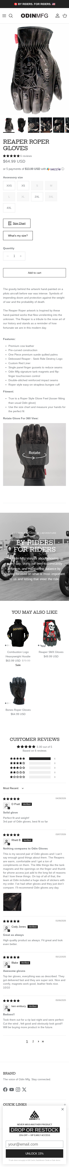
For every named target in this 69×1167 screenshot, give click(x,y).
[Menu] (4, 15)
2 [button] (33, 1041)
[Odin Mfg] (34, 15)
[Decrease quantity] (6, 256)
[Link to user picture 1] (12, 902)
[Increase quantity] (21, 256)
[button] (11, 155)
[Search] (12, 15)
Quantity (8, 248)
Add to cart (34, 272)
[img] (11, 798)
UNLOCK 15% (34, 1153)
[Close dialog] (62, 1109)
